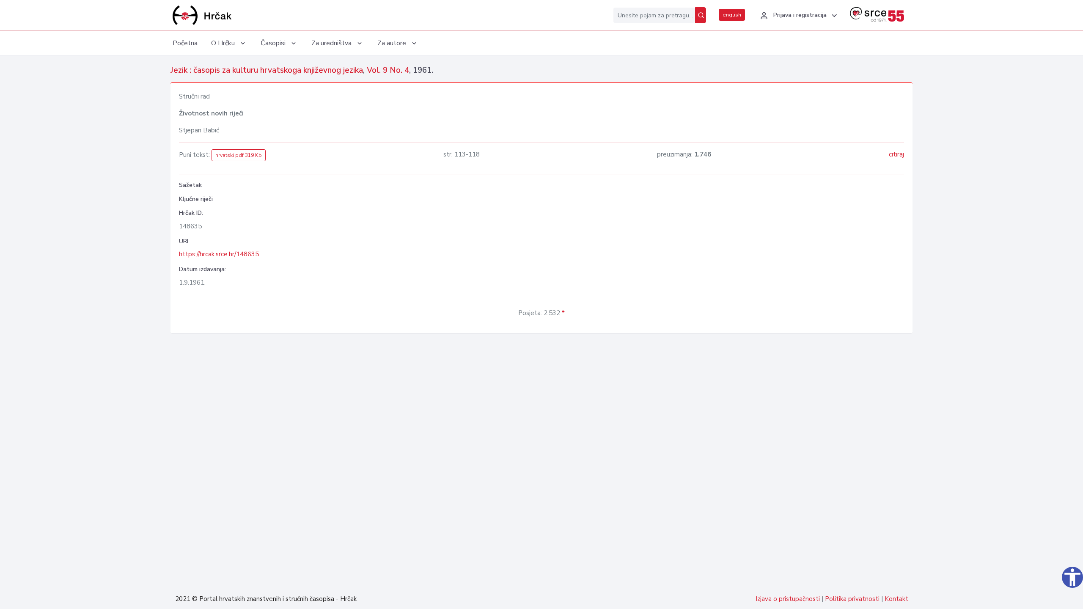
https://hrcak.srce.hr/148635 (219, 254)
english (732, 14)
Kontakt (896, 599)
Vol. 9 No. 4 (388, 70)
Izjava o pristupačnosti (788, 599)
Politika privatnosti (852, 599)
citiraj (896, 154)
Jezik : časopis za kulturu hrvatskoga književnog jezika (266, 70)
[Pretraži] (700, 15)
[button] (797, 15)
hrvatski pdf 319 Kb (238, 155)
